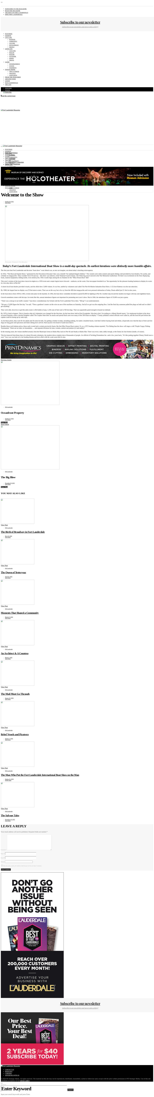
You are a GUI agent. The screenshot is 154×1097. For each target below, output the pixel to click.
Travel (11, 60)
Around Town (10, 79)
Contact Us (9, 1069)
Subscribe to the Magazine (16, 9)
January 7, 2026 (9, 738)
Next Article (5, 424)
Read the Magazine (12, 11)
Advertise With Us (12, 1075)
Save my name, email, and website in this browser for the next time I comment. (22, 865)
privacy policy (25, 1081)
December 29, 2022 (10, 483)
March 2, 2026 (8, 657)
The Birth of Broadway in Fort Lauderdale (23, 532)
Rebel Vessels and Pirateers (15, 734)
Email (3, 857)
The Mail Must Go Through (15, 694)
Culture (12, 43)
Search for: (3, 1084)
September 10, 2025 (10, 819)
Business (12, 39)
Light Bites (13, 75)
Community (13, 41)
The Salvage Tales (10, 815)
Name (3, 853)
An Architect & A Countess (14, 653)
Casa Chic (12, 50)
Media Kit (8, 1071)
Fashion (8, 35)
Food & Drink (10, 69)
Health (11, 52)
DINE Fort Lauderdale (14, 14)
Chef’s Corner (14, 71)
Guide (7, 62)
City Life (8, 37)
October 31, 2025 (9, 779)
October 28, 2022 (9, 201)
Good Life (9, 49)
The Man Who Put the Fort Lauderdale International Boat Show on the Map (40, 775)
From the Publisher (13, 77)
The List (8, 84)
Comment (3, 849)
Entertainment (14, 64)
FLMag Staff (8, 780)
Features (8, 34)
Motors (11, 54)
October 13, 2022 (9, 418)
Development (14, 45)
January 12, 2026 (9, 698)
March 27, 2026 (9, 617)
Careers (8, 1073)
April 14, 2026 (8, 576)
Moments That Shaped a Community (20, 612)
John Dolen (8, 202)
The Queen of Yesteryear (13, 572)
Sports (11, 58)
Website (3, 861)
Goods (7, 81)
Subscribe (8, 88)
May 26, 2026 (8, 536)
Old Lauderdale (11, 83)
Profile (11, 47)
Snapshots (12, 67)
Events (11, 65)
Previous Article (6, 360)
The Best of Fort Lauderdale (16, 12)
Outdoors (12, 56)
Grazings (12, 73)
